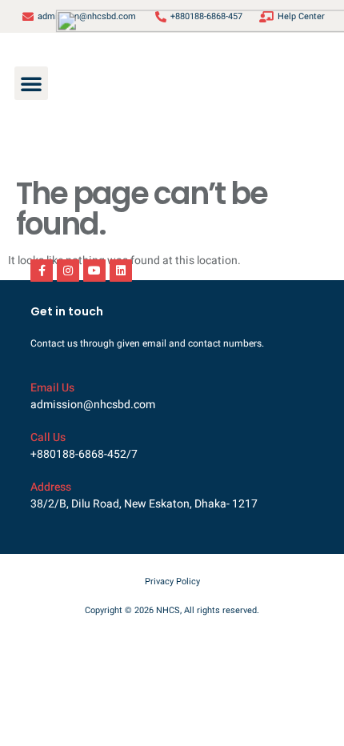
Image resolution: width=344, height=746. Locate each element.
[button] (31, 83)
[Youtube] (94, 270)
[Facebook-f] (41, 270)
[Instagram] (68, 270)
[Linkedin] (121, 270)
